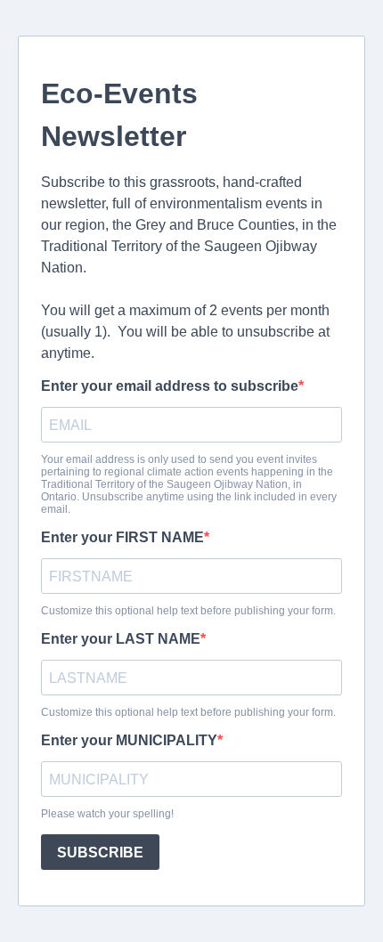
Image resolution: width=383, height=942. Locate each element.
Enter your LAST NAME (120, 638)
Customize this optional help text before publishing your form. (188, 611)
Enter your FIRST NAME (122, 537)
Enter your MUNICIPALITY (129, 740)
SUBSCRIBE (100, 852)
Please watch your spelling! (107, 814)
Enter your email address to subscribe (169, 386)
